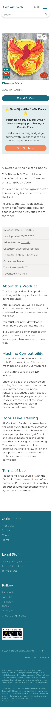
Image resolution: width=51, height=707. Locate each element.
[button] (44, 37)
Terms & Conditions (13, 566)
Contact (6, 535)
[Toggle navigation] (45, 7)
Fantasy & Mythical (26, 254)
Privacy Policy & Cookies (16, 561)
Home (6, 539)
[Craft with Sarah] (13, 7)
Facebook (8, 592)
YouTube (7, 597)
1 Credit (25, 242)
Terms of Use (9, 570)
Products (7, 530)
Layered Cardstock (27, 248)
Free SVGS (8, 525)
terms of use (30, 479)
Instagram (8, 601)
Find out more (25, 148)
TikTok (5, 606)
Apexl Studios (42, 657)
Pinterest (7, 611)
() (38, 7)
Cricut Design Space (14, 615)
